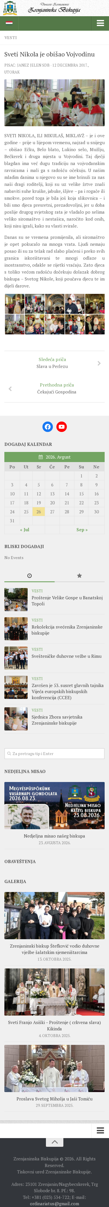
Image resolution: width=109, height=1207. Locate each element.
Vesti (10, 37)
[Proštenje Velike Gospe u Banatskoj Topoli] (16, 599)
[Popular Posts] (80, 576)
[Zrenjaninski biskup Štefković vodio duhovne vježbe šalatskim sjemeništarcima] (54, 915)
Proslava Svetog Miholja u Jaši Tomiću (54, 1099)
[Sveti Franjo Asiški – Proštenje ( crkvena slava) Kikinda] (54, 992)
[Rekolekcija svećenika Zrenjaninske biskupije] (16, 628)
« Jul (24, 529)
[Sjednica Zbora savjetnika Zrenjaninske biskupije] (16, 718)
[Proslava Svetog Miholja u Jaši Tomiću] (54, 1068)
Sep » (82, 529)
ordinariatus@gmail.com (54, 1203)
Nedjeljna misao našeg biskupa (54, 836)
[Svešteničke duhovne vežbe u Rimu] (16, 658)
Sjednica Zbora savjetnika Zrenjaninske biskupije (57, 720)
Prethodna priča (56, 388)
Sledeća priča (52, 362)
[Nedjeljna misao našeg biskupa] (54, 805)
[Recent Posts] (29, 576)
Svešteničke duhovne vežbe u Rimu (66, 656)
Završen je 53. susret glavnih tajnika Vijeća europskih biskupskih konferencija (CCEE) (68, 691)
